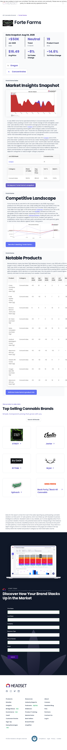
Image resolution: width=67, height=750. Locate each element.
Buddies (37, 211)
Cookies (59, 738)
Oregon (30, 127)
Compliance (42, 738)
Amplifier (28, 725)
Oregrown (39, 209)
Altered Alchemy (34, 215)
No (46, 3)
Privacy (53, 738)
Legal (48, 738)
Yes (44, 3)
